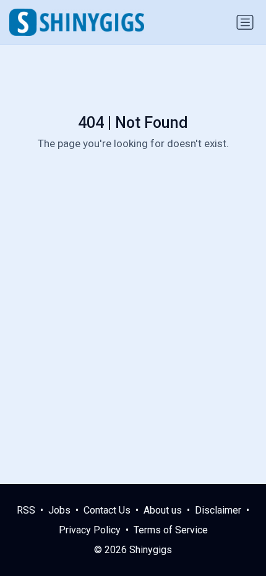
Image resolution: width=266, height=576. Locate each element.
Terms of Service (171, 530)
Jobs (59, 510)
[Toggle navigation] (245, 22)
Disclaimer (218, 510)
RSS (26, 510)
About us (163, 510)
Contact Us (107, 510)
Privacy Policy (90, 530)
